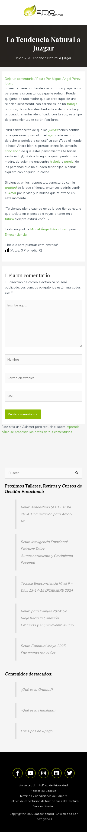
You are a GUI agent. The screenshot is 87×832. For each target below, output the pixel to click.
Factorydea (42, 819)
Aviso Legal (27, 785)
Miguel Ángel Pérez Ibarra (49, 229)
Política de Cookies (43, 790)
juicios (53, 130)
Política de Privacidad (53, 785)
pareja (69, 161)
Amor (12, 193)
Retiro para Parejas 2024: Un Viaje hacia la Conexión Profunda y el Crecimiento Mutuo (47, 618)
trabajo (72, 104)
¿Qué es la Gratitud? (37, 689)
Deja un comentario (19, 79)
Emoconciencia (16, 234)
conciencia (12, 151)
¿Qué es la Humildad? (38, 710)
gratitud (10, 187)
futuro (9, 219)
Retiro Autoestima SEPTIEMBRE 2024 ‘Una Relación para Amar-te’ (46, 514)
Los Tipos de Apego (36, 731)
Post (39, 79)
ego (50, 135)
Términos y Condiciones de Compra (43, 796)
